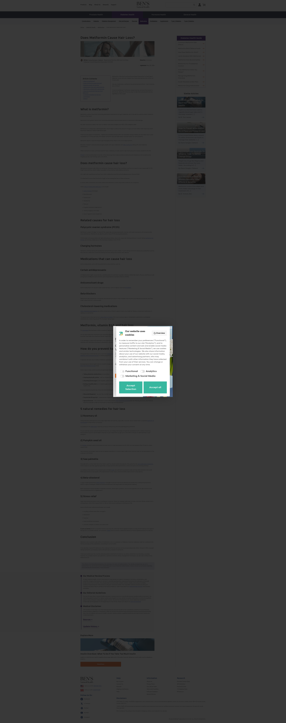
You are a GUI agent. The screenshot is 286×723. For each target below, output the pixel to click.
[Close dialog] (171, 328)
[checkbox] (128, 371)
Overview (160, 333)
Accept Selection (130, 387)
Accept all (155, 387)
